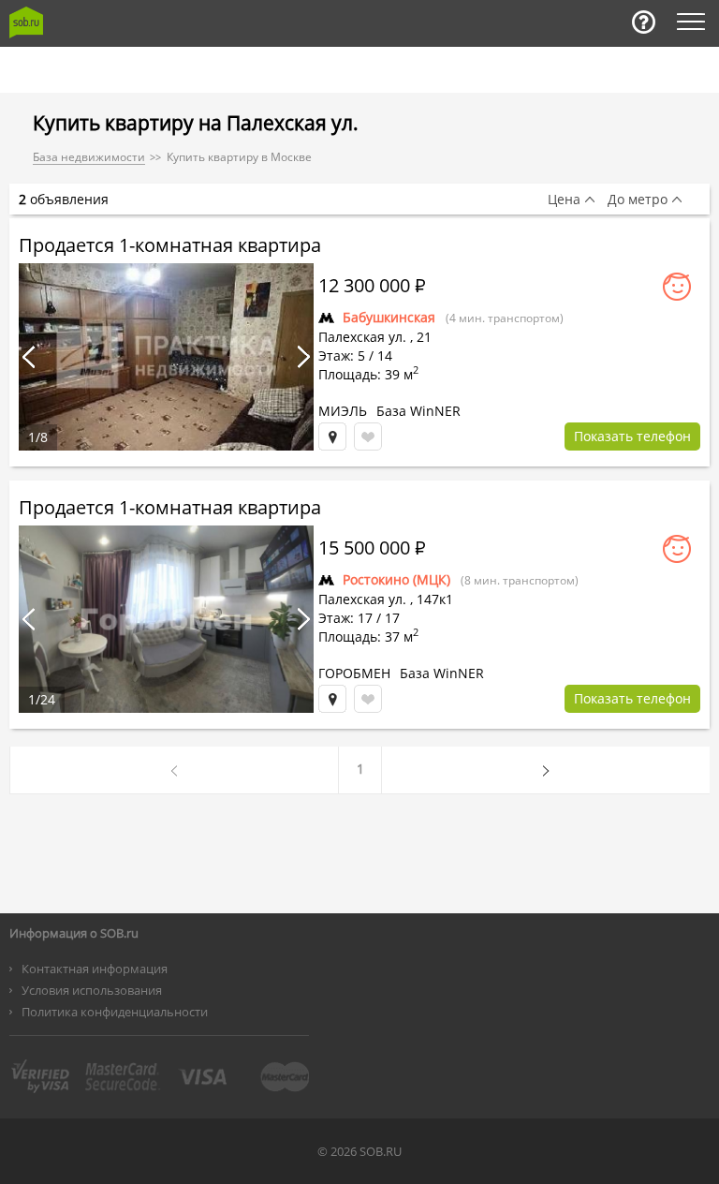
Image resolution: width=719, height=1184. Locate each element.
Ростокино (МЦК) (396, 579)
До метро (638, 199)
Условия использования (92, 990)
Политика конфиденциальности (115, 1011)
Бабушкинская (389, 317)
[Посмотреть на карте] (332, 436)
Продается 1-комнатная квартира (170, 245)
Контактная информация (95, 968)
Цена (564, 199)
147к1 (435, 599)
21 (424, 337)
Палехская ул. (362, 337)
